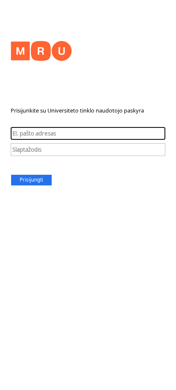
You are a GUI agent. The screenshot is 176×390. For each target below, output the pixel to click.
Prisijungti (31, 179)
